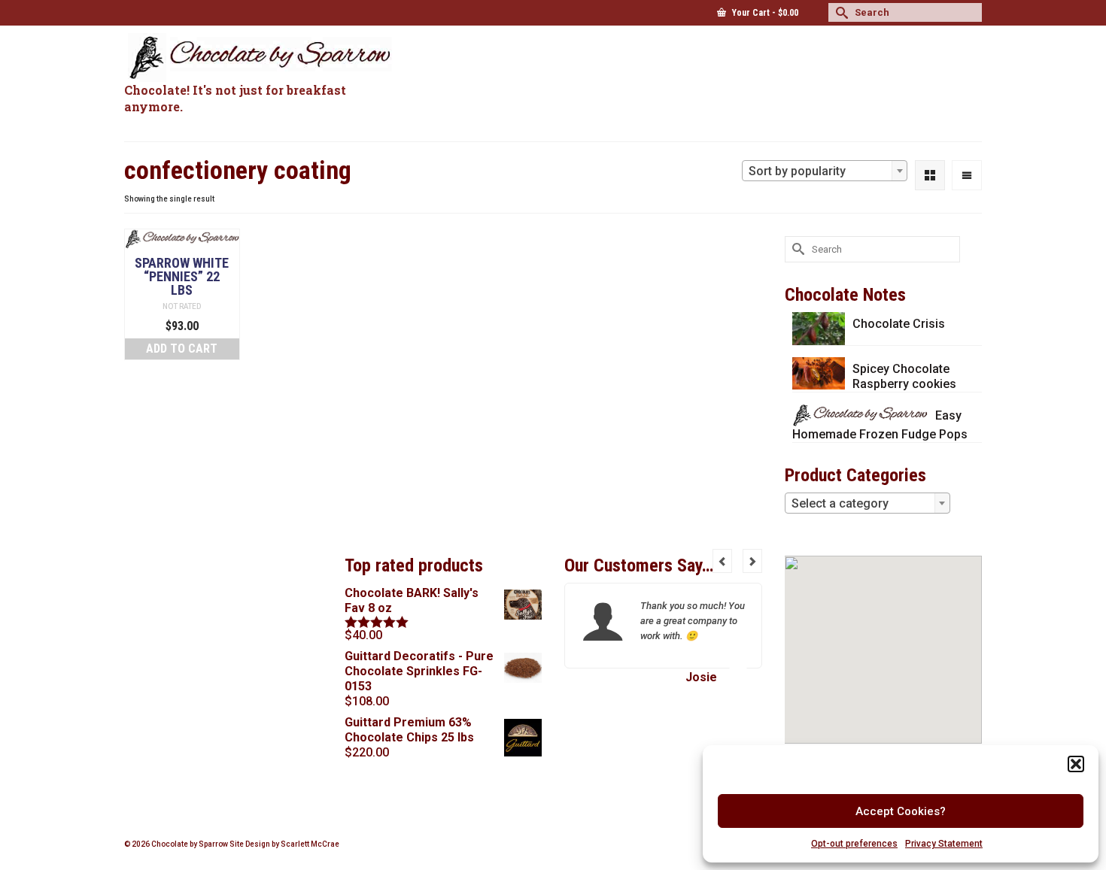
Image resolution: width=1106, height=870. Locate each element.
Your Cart (764, 13)
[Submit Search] (839, 12)
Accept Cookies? (900, 811)
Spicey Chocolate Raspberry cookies (904, 376)
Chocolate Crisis (898, 324)
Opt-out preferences (854, 843)
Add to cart (181, 348)
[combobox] (824, 170)
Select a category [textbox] (840, 503)
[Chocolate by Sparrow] (259, 57)
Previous (722, 561)
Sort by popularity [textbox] (797, 171)
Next (752, 561)
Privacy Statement (944, 843)
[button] (1075, 763)
